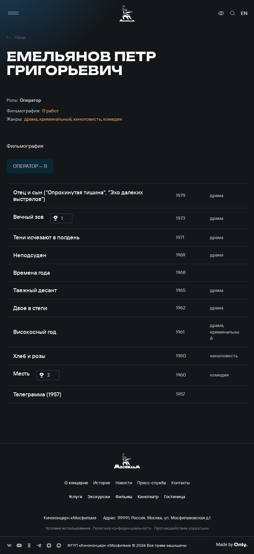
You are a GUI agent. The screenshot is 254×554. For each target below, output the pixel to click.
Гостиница (174, 496)
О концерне (76, 482)
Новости (123, 482)
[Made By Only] (231, 544)
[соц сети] (9, 545)
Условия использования (68, 528)
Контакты (180, 482)
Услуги (75, 496)
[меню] (13, 13)
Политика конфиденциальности (122, 528)
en (244, 13)
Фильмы (123, 496)
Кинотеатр (148, 496)
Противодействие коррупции (181, 528)
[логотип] (127, 13)
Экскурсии (99, 496)
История (101, 482)
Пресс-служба (151, 482)
